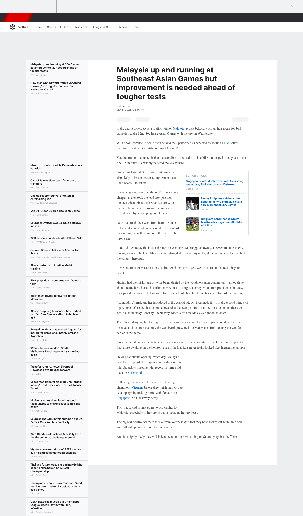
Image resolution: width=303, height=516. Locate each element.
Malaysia (178, 128)
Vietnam (137, 387)
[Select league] (19, 7)
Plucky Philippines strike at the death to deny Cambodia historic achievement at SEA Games (222, 202)
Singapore (123, 398)
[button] (282, 17)
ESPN (18, 17)
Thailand (136, 372)
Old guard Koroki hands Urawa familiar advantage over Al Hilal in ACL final (222, 222)
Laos (227, 143)
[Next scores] (292, 6)
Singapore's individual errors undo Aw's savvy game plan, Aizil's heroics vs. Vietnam (215, 182)
